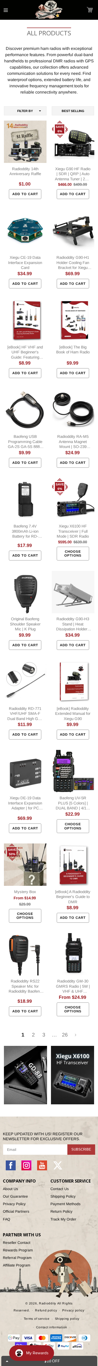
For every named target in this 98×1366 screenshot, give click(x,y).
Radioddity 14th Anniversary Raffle (25, 171)
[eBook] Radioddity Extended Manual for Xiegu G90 (72, 713)
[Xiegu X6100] (72, 1075)
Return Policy (61, 1211)
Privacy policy (73, 1310)
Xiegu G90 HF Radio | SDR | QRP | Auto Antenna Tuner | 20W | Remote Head (73, 174)
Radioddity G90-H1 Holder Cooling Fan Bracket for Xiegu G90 (72, 262)
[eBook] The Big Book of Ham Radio (73, 349)
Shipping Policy (63, 1196)
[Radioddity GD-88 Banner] (25, 1075)
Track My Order (63, 1219)
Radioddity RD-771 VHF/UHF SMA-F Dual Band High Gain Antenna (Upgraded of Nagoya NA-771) (25, 713)
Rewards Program (18, 1250)
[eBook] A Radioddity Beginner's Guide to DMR (72, 896)
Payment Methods (65, 1204)
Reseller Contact (16, 1242)
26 (65, 1035)
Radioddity (47, 1303)
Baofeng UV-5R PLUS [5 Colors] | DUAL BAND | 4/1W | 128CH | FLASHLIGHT (73, 803)
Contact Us (59, 1189)
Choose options (73, 554)
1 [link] (22, 1035)
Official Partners (16, 1211)
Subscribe (81, 1149)
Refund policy (46, 1310)
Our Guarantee (15, 1196)
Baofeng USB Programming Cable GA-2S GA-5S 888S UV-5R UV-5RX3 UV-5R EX (25, 441)
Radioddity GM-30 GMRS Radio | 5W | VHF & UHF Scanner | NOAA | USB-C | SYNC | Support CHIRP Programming (73, 986)
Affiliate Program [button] (16, 1265)
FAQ (6, 1219)
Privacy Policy (14, 1204)
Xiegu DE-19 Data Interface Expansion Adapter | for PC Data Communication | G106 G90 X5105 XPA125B (25, 803)
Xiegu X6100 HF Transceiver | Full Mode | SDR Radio (73, 531)
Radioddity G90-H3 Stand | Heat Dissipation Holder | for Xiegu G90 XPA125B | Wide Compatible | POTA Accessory (72, 624)
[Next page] (75, 1035)
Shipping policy (67, 1319)
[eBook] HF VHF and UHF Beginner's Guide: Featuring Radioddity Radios (25, 352)
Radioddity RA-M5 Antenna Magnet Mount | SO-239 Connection (73, 441)
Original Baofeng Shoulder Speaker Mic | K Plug (25, 624)
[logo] (49, 10)
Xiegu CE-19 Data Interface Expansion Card (25, 262)
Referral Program (17, 1258)
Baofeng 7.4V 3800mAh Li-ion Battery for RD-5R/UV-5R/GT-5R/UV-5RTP (25, 531)
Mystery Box (25, 891)
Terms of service (37, 1319)
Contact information (51, 1327)
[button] (90, 10)
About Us (10, 1189)
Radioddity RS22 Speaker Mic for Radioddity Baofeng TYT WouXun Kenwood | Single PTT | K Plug (25, 986)
